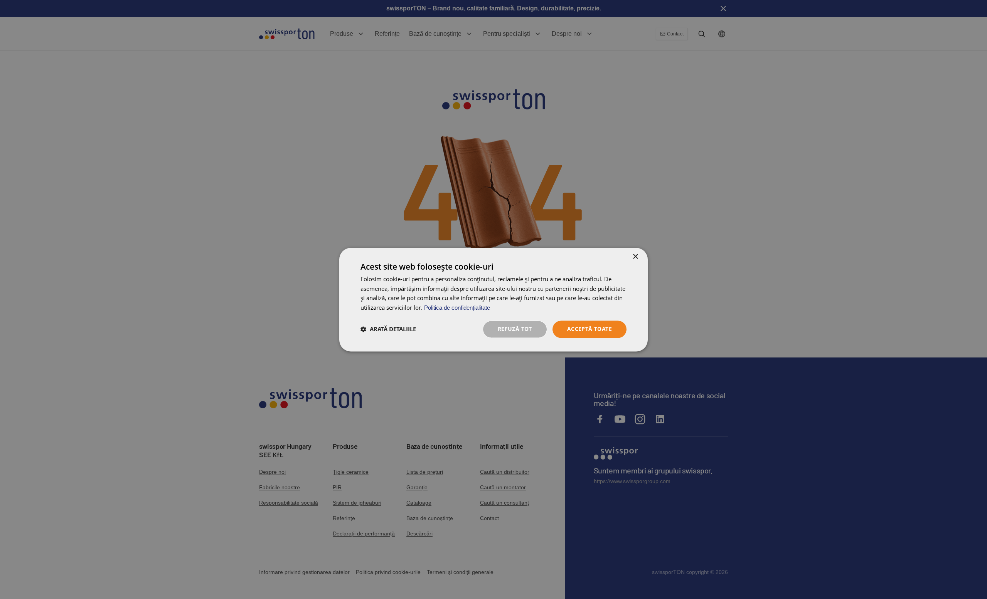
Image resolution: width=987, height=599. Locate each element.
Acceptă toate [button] (589, 328)
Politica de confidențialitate (457, 308)
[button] (388, 329)
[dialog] (493, 299)
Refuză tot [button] (515, 328)
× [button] (635, 257)
